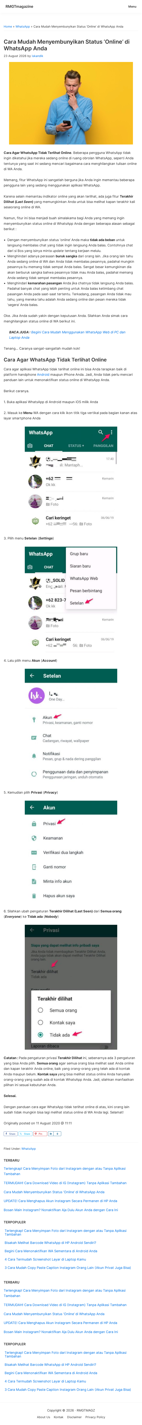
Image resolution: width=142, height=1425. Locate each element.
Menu (132, 6)
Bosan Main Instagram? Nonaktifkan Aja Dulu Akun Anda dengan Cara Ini (61, 1210)
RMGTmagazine (19, 6)
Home (8, 26)
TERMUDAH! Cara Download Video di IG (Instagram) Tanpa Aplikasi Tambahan (65, 1183)
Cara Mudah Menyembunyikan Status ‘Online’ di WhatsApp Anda (54, 1192)
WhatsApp (23, 26)
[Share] (50, 1133)
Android (43, 374)
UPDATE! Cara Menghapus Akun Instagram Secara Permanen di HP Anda (60, 1201)
